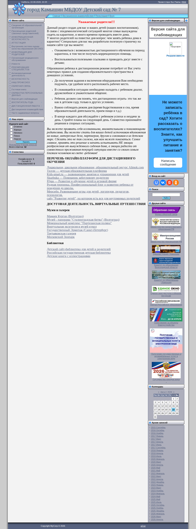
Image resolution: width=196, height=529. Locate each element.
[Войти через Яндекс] (169, 182)
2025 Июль (156, 502)
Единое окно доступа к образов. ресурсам (166, 294)
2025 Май (155, 499)
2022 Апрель (157, 479)
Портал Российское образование (166, 304)
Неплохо (18, 133)
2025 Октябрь (157, 505)
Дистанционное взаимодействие (78, 16)
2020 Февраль (158, 459)
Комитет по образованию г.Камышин (166, 281)
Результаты (14, 145)
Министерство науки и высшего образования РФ (166, 228)
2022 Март (156, 476)
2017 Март (156, 439)
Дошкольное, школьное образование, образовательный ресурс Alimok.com (95, 167)
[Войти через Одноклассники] (176, 182)
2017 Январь (157, 436)
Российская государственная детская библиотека (79, 252)
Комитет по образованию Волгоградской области (166, 266)
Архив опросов (29, 145)
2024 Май (155, 496)
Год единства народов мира (166, 379)
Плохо (17, 136)
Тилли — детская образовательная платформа (77, 170)
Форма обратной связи (166, 214)
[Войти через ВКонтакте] (163, 182)
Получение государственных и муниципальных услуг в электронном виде (166, 356)
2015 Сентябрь (158, 427)
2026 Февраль (158, 514)
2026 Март (156, 516)
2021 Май (155, 470)
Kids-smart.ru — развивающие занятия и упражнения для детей (88, 174)
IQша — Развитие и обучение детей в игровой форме (82, 181)
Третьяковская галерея (61, 233)
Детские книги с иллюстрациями (68, 256)
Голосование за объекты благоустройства (166, 324)
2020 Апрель (157, 465)
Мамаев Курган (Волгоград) (65, 216)
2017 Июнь (156, 445)
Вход (111, 16)
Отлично (18, 126)
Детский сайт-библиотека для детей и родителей (79, 249)
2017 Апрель (157, 442)
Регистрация (102, 16)
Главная (56, 16)
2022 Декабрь (157, 482)
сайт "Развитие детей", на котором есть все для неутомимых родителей (93, 198)
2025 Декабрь (157, 511)
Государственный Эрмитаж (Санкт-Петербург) (77, 230)
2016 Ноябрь (157, 433)
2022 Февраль (158, 473)
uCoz (143, 526)
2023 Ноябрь (157, 491)
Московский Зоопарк (61, 237)
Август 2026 (166, 392)
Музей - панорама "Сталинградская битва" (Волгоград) (83, 219)
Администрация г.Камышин (166, 254)
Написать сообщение (168, 162)
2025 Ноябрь (157, 508)
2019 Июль (156, 456)
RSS (184, 2)
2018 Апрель (157, 453)
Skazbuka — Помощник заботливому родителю (78, 177)
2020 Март (156, 462)
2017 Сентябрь (158, 447)
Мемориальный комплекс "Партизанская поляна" (79, 223)
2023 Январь (157, 485)
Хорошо (17, 130)
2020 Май (155, 468)
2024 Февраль (158, 493)
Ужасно (17, 139)
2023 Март (156, 488)
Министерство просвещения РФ (166, 241)
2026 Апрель (157, 519)
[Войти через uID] (156, 182)
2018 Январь (157, 450)
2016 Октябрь (157, 430)
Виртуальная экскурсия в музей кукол (72, 226)
